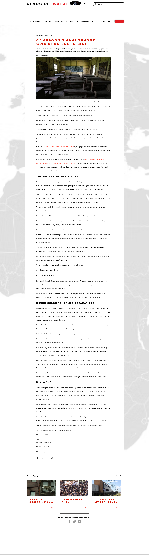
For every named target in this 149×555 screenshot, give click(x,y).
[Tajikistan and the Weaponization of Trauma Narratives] (74, 488)
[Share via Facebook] (37, 458)
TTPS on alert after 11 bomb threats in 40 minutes (105, 500)
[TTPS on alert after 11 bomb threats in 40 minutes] (106, 488)
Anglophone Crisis (49, 442)
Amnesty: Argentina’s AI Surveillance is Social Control (40, 500)
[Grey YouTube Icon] (79, 521)
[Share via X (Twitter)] (42, 458)
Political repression (42, 446)
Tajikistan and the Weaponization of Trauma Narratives (73, 500)
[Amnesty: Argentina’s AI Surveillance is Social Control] (41, 488)
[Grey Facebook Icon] (69, 521)
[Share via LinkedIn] (47, 458)
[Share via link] (52, 458)
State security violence (43, 452)
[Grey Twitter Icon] (74, 521)
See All (118, 476)
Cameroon (39, 442)
